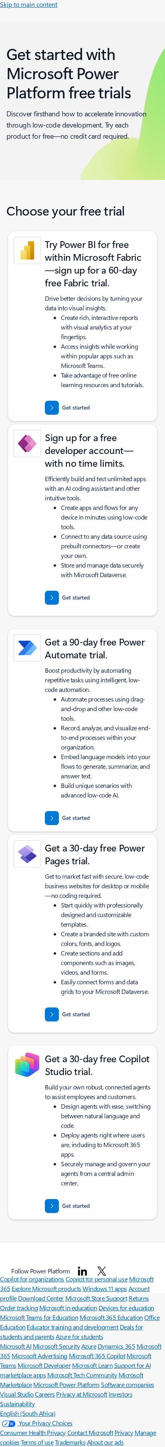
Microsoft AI (15, 1346)
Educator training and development (72, 1327)
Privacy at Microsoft (81, 1394)
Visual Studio (17, 1394)
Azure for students (79, 1336)
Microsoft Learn (92, 1365)
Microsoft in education (68, 1307)
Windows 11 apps (104, 1288)
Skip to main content (28, 4)
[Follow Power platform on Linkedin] (82, 1271)
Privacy (124, 1432)
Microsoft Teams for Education (39, 1317)
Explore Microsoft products (46, 1288)
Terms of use (37, 1442)
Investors (120, 1394)
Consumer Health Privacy (33, 1432)
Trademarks (70, 1442)
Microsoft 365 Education (111, 1317)
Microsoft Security (56, 1346)
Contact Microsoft (90, 1432)
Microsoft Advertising (39, 1355)
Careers (45, 1394)
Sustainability (17, 1403)
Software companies (127, 1384)
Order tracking (19, 1307)
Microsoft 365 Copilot (97, 1355)
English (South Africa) (27, 1413)
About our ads (105, 1442)
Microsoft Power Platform (66, 1384)
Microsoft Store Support (96, 1298)
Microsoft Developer (44, 1365)
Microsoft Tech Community (82, 1375)
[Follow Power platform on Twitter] (101, 1271)
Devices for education (126, 1307)
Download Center (41, 1298)
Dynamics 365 (116, 1346)
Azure (89, 1346)
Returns (139, 1298)
